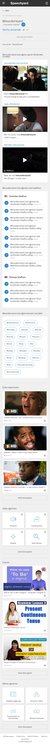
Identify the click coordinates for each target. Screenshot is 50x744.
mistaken (23, 351)
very (19, 178)
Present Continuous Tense (14, 627)
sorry (13, 134)
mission (22, 337)
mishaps (24, 330)
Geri (7, 11)
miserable (11, 330)
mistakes (37, 351)
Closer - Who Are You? (12, 104)
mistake (10, 351)
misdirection (30, 322)
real (23, 178)
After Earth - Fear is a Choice (14, 144)
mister (9, 358)
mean (13, 137)
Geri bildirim (25, 739)
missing (10, 337)
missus (9, 344)
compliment (34, 96)
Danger (11, 178)
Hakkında (44, 736)
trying (13, 96)
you (24, 96)
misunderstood (13, 372)
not (13, 175)
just (9, 96)
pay (21, 96)
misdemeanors (13, 322)
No (5, 134)
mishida (38, 330)
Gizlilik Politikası (33, 736)
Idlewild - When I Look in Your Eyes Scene (20, 452)
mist (31, 344)
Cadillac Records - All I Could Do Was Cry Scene (23, 417)
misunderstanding (25, 365)
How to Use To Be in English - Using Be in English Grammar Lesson (25, 592)
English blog (21, 736)
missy (21, 344)
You (18, 134)
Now (6, 175)
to (18, 96)
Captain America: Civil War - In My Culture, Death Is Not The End (25, 487)
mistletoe (22, 358)
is (16, 178)
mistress (35, 358)
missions (35, 337)
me (26, 93)
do (10, 175)
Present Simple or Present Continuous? (19, 662)
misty (9, 365)
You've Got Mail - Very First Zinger (16, 63)
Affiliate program (8, 736)
